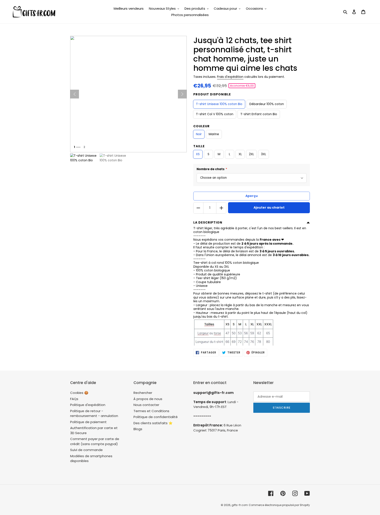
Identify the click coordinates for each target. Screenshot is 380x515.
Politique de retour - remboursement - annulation (94, 413)
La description (207, 222)
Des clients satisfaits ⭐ (153, 423)
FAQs (74, 399)
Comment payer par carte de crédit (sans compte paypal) (94, 441)
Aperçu (251, 196)
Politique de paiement (88, 422)
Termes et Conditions (151, 411)
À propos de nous (147, 399)
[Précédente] (74, 94)
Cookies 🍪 (79, 392)
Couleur (201, 126)
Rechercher (142, 392)
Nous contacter (146, 404)
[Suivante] (182, 94)
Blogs (137, 429)
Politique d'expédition (87, 404)
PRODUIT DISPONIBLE (212, 94)
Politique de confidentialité (155, 417)
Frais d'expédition (230, 77)
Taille (199, 146)
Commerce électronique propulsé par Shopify (279, 505)
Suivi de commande (86, 450)
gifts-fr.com (240, 505)
